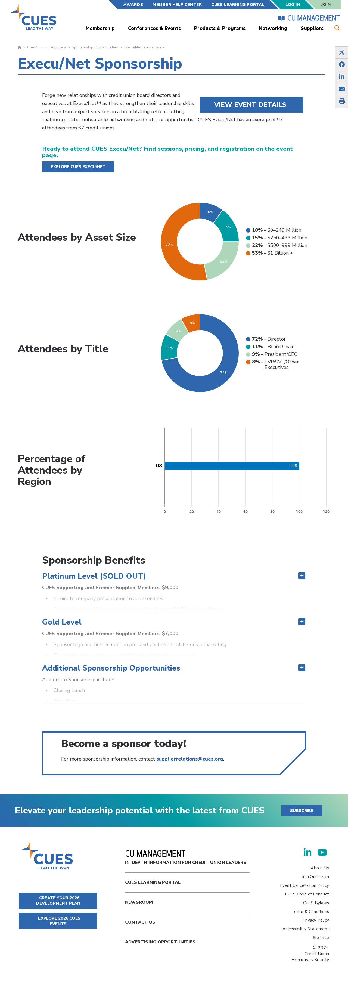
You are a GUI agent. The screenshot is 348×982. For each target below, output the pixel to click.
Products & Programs (220, 28)
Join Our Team (315, 876)
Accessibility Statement (305, 929)
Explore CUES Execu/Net (78, 166)
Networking (273, 28)
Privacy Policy (316, 920)
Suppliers (312, 28)
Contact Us (140, 922)
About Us (320, 868)
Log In (292, 4)
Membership (100, 28)
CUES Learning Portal (238, 4)
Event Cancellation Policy (304, 885)
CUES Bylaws (316, 903)
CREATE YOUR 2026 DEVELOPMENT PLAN (58, 900)
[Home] (34, 17)
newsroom (139, 902)
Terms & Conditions (310, 911)
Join (326, 4)
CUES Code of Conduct (307, 894)
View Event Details (250, 104)
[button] (174, 576)
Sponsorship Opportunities (95, 47)
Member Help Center (177, 4)
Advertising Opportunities (160, 942)
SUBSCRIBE (301, 810)
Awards (133, 4)
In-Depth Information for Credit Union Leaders (185, 863)
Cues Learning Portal (153, 882)
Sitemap (321, 937)
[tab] (174, 560)
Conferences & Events (154, 28)
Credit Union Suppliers (46, 47)
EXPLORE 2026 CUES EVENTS (58, 921)
